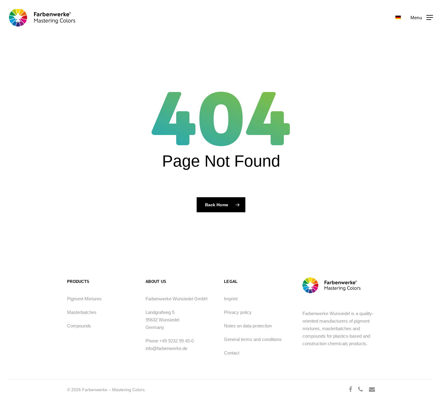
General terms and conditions (253, 339)
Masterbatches (82, 312)
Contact (231, 352)
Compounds (79, 325)
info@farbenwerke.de (166, 348)
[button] (421, 17)
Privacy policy (238, 312)
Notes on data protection (248, 325)
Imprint (231, 298)
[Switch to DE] (398, 17)
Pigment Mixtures (84, 298)
